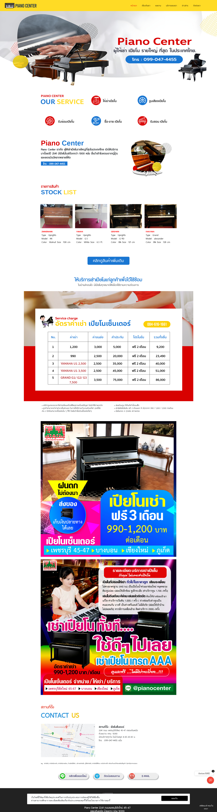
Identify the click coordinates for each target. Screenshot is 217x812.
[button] (16, 48)
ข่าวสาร (185, 5)
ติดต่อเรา (197, 5)
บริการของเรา (171, 5)
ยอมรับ (174, 798)
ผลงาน (158, 5)
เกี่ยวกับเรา (146, 5)
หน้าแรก (134, 5)
